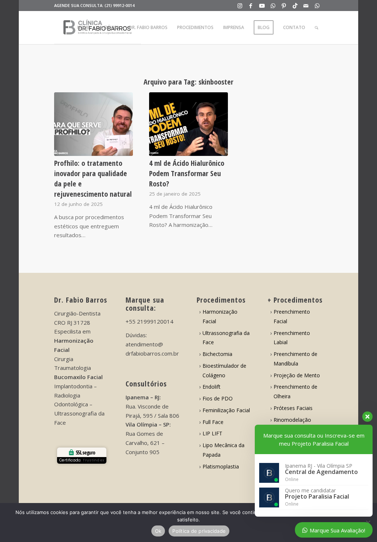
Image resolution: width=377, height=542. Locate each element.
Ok (158, 531)
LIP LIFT (212, 433)
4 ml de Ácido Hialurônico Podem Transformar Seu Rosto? (186, 173)
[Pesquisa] (316, 27)
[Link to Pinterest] (284, 5)
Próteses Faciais (293, 407)
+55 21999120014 (149, 321)
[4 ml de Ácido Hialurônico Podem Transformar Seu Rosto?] (188, 124)
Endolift (211, 386)
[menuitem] (84, 27)
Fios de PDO (217, 398)
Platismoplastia (220, 466)
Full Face (212, 421)
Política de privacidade (199, 531)
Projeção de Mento (297, 375)
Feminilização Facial (226, 410)
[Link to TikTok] (295, 5)
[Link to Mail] (306, 5)
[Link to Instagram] (240, 5)
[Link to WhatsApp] (273, 5)
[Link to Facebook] (251, 5)
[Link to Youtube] (262, 5)
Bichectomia (217, 353)
